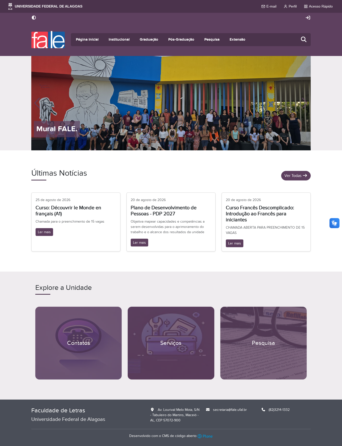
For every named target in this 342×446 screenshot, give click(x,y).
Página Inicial (87, 39)
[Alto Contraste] (33, 18)
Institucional (119, 39)
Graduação (149, 39)
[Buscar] (304, 39)
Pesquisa (212, 39)
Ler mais (44, 232)
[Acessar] (308, 18)
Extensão (237, 39)
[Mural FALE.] (171, 102)
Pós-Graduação (181, 39)
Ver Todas (293, 175)
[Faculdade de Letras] (48, 39)
